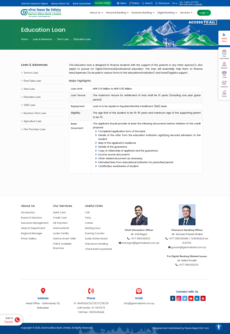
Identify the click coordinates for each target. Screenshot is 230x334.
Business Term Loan (35, 113)
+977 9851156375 (188, 265)
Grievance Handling (96, 244)
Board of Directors (31, 218)
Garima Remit (61, 228)
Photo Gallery (29, 239)
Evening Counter (94, 233)
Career (89, 223)
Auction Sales (102, 3)
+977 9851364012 (140, 239)
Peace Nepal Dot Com (197, 328)
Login (203, 13)
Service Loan (31, 72)
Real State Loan (32, 80)
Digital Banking (166, 13)
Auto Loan (29, 88)
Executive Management (34, 223)
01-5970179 (98, 308)
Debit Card (59, 212)
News (123, 3)
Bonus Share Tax (60, 4)
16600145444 (96, 312)
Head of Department (33, 228)
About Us (95, 13)
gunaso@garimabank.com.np (188, 247)
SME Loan (29, 105)
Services (185, 13)
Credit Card (60, 218)
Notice (135, 3)
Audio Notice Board (96, 239)
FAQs (88, 218)
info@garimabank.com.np (139, 303)
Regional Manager (31, 233)
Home (24, 39)
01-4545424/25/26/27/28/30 (91, 303)
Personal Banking (116, 13)
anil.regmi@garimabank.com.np (140, 243)
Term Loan (63, 39)
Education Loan (82, 39)
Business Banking (142, 13)
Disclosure (164, 3)
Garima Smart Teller (64, 239)
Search (148, 3)
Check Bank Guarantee (98, 249)
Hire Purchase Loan (34, 129)
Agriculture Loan (32, 121)
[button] (218, 327)
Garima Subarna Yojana (34, 4)
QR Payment (60, 223)
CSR (87, 212)
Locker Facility (61, 233)
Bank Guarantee (82, 4)
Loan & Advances (42, 39)
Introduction (28, 212)
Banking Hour (93, 228)
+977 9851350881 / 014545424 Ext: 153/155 (188, 241)
